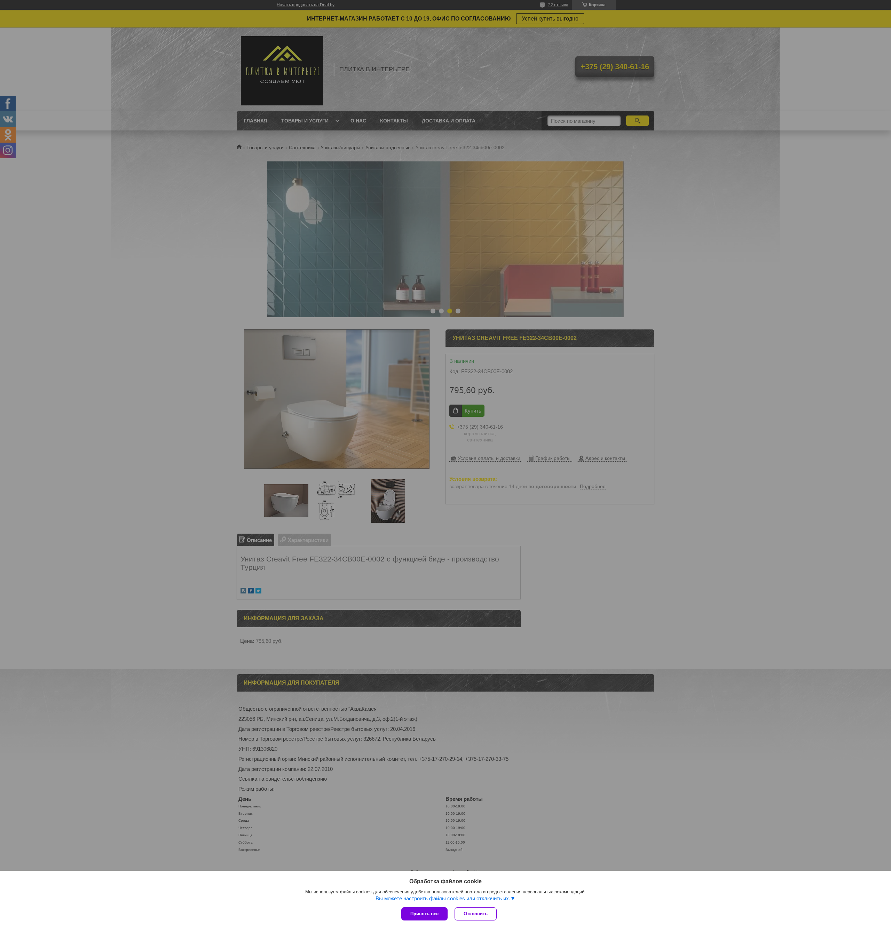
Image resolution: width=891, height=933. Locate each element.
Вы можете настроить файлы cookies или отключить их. (443, 898)
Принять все (424, 913)
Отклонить (476, 913)
